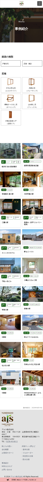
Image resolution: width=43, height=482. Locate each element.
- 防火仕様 (26, 459)
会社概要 (5, 449)
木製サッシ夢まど (28, 446)
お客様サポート (8, 453)
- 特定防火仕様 (27, 456)
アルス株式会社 (17, 476)
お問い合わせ (7, 469)
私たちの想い (7, 446)
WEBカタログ (7, 466)
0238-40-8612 (12, 441)
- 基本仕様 (26, 449)
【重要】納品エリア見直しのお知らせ (23, 480)
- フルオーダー (27, 453)
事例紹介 (5, 463)
